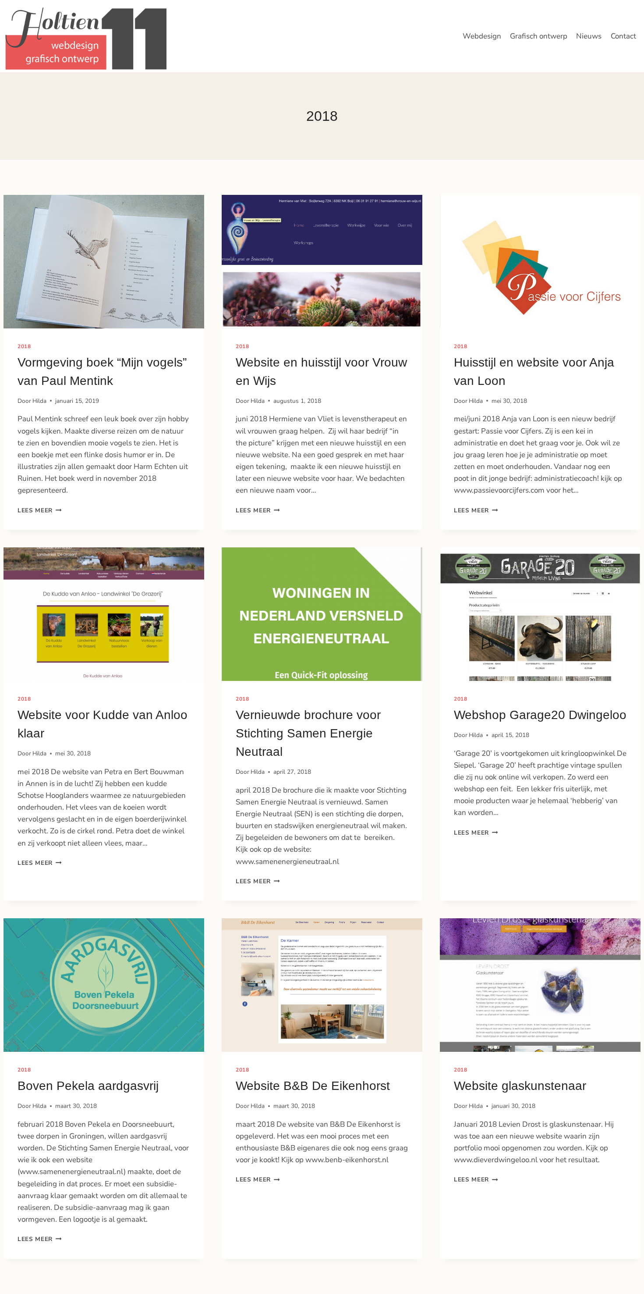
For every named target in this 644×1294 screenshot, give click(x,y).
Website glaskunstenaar (520, 1086)
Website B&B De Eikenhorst (313, 1086)
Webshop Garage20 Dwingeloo (540, 715)
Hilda (39, 401)
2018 (24, 346)
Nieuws (589, 36)
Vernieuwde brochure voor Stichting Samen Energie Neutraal (308, 733)
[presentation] (104, 261)
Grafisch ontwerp (538, 36)
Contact (623, 36)
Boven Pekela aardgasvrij (88, 1086)
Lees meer (40, 510)
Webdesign (482, 36)
